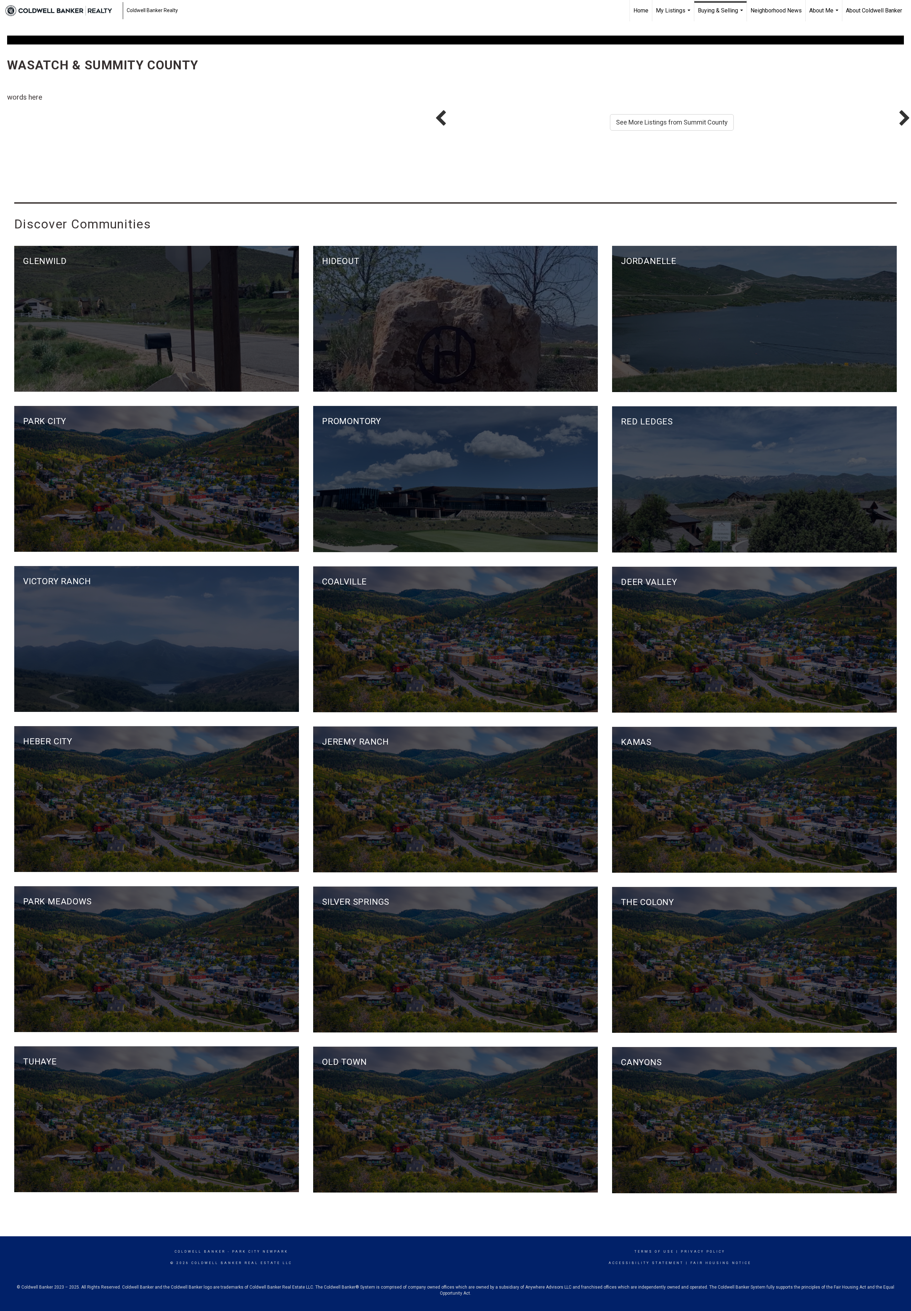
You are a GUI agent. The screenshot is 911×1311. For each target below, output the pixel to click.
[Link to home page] (62, 10)
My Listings (674, 14)
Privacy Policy (703, 1251)
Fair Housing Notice (720, 1263)
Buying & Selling (721, 14)
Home (640, 10)
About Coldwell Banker (874, 10)
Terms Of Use (654, 1251)
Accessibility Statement (646, 1263)
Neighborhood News (776, 10)
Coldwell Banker (200, 1251)
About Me (824, 14)
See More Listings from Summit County (672, 122)
